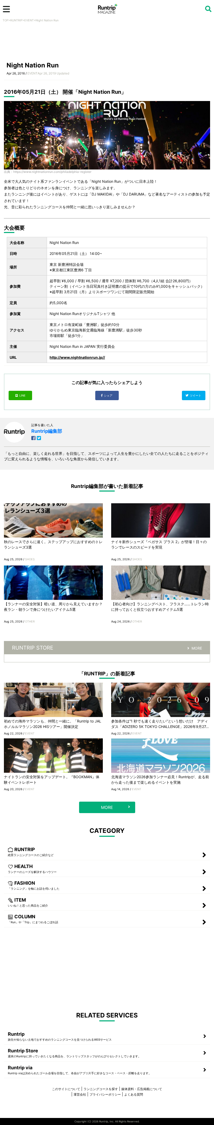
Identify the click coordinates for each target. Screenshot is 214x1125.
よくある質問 (133, 1094)
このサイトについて (66, 1089)
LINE (22, 395)
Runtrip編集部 (46, 431)
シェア (108, 395)
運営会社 (80, 1094)
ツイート (196, 395)
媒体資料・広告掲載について (141, 1089)
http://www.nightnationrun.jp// (77, 357)
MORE (197, 648)
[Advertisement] (107, 43)
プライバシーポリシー (105, 1094)
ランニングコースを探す (101, 1089)
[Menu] (6, 9)
